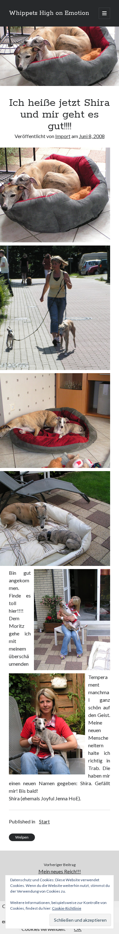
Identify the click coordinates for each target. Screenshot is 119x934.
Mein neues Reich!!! (59, 871)
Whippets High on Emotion (49, 13)
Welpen (22, 837)
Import (62, 136)
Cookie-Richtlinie (66, 908)
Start (44, 821)
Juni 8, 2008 (92, 136)
